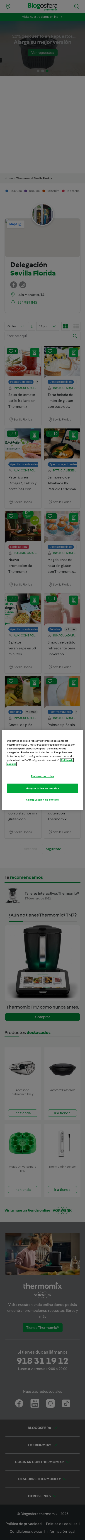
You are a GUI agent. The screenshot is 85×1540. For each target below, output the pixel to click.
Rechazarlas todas (42, 776)
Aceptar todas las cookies (42, 788)
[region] (42, 770)
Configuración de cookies (42, 799)
